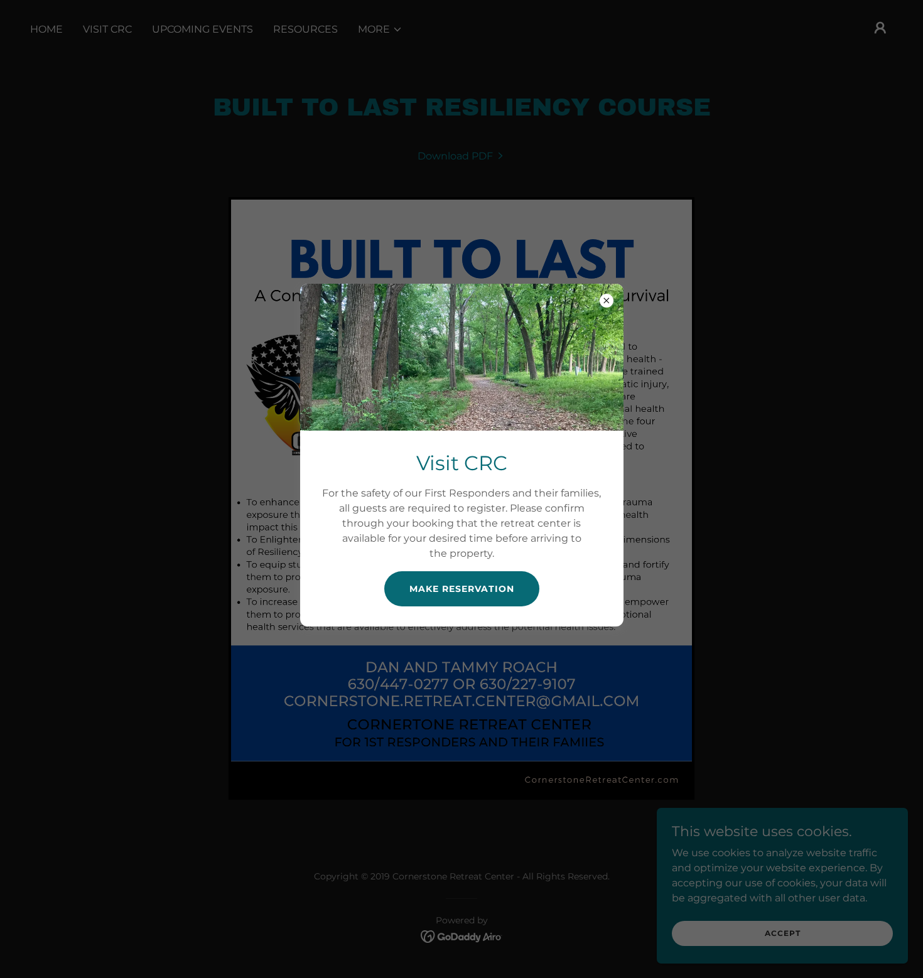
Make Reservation (461, 588)
